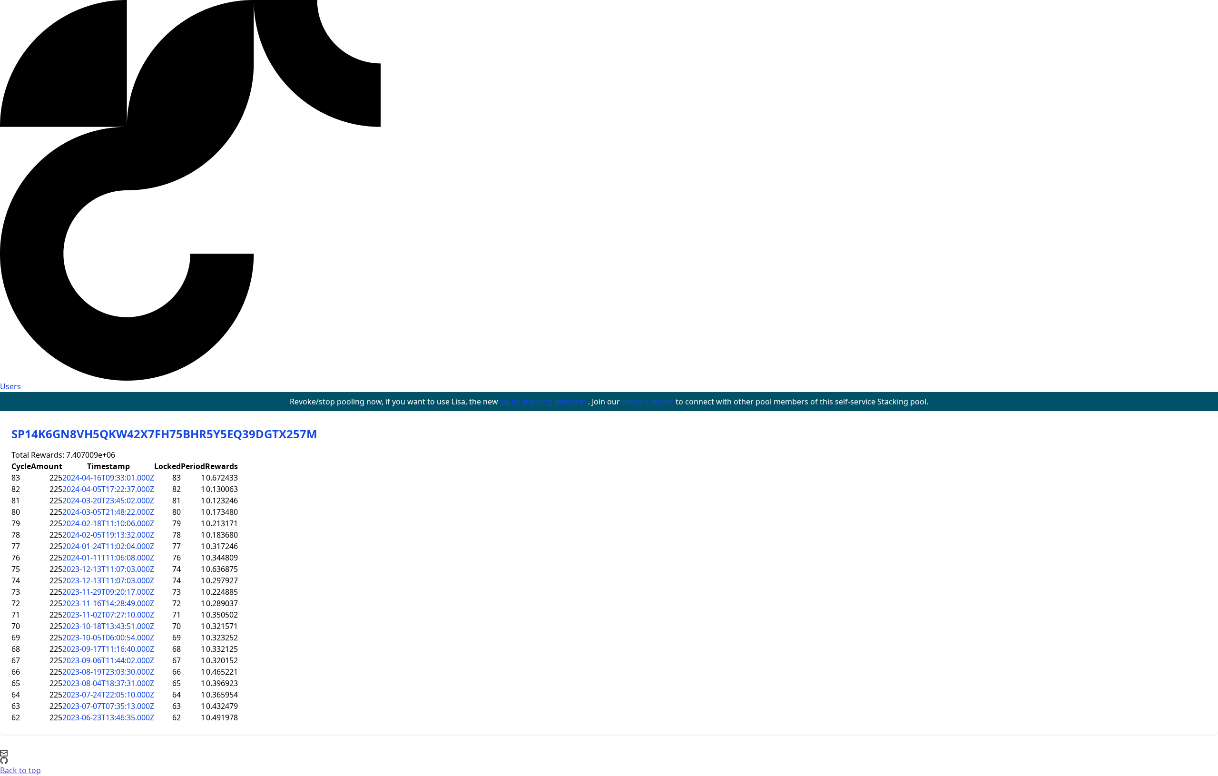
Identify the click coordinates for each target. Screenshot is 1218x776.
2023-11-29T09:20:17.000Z (108, 592)
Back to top (20, 770)
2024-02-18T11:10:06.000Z (108, 523)
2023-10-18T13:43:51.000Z (108, 626)
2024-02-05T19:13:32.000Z (108, 535)
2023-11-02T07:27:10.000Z (108, 614)
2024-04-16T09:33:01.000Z (108, 477)
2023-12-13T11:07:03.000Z (108, 569)
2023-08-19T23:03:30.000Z (108, 672)
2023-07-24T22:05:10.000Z (108, 694)
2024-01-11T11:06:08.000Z (108, 557)
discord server (649, 401)
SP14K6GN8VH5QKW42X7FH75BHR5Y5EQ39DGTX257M (164, 434)
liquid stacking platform (544, 401)
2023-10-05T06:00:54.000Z (108, 637)
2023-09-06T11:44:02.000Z (108, 660)
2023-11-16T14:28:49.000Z (108, 603)
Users (10, 386)
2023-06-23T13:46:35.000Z (108, 717)
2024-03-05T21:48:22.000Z (108, 512)
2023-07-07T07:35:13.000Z (108, 706)
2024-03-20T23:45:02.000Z (108, 500)
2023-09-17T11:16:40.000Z (108, 649)
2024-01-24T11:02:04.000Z (108, 546)
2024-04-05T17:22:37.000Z (108, 489)
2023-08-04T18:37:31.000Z (108, 683)
